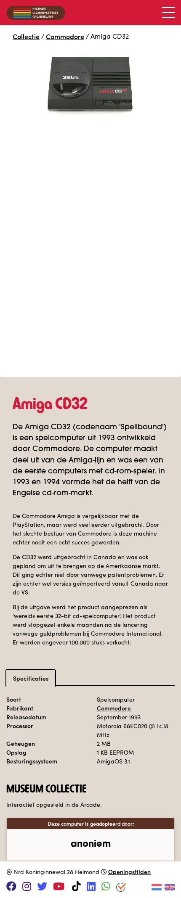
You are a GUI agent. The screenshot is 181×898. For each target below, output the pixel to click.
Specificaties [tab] (30, 678)
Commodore (65, 36)
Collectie (26, 36)
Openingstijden (129, 871)
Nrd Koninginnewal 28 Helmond (56, 872)
